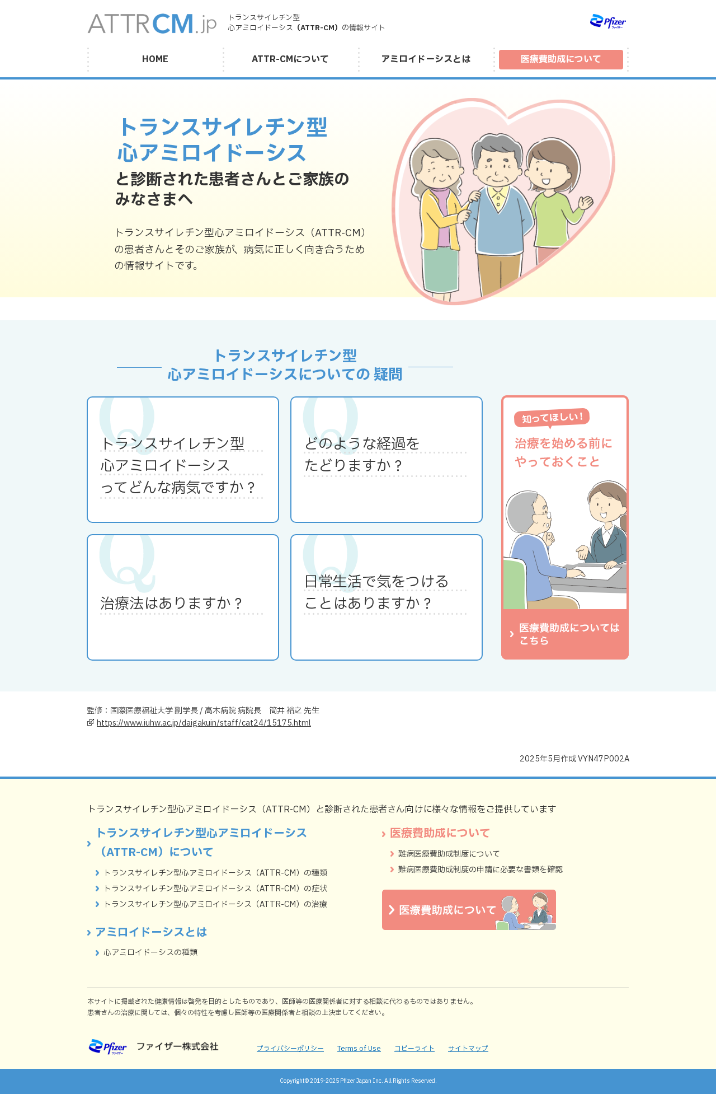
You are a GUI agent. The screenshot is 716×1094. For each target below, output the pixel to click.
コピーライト (414, 1049)
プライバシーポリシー (290, 1049)
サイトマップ (468, 1049)
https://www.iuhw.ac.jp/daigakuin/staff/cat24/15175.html (204, 723)
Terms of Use (359, 1049)
